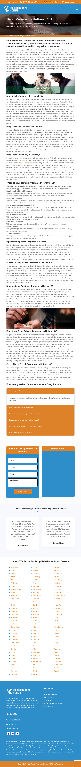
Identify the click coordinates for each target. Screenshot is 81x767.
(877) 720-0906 (30, 2)
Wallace (57, 649)
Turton (56, 624)
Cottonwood (15, 639)
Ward (56, 652)
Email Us (13, 2)
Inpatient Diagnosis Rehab (53, 703)
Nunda (35, 665)
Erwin (13, 668)
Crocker (13, 649)
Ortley (56, 570)
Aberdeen (14, 567)
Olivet (35, 671)
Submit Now (23, 491)
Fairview (14, 674)
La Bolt (35, 624)
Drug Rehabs (48, 700)
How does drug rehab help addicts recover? (24, 414)
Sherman (57, 602)
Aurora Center (16, 589)
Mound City (37, 655)
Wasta (56, 655)
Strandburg (58, 614)
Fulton (35, 583)
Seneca (57, 599)
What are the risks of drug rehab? (20, 432)
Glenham (36, 592)
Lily (34, 636)
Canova (13, 630)
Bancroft (14, 595)
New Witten (37, 661)
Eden (13, 665)
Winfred (57, 668)
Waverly (57, 658)
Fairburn (14, 671)
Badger (13, 592)
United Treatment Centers (40, 764)
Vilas (56, 639)
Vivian (56, 646)
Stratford (57, 617)
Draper (13, 661)
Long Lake (36, 639)
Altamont (14, 580)
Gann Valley (37, 586)
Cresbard (14, 646)
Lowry (35, 643)
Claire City (14, 636)
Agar (12, 570)
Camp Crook (15, 627)
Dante (13, 652)
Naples (35, 658)
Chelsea (14, 633)
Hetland (15, 36)
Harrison (36, 602)
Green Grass (37, 595)
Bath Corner (15, 599)
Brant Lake (14, 608)
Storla (56, 611)
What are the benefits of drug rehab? (21, 408)
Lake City (36, 627)
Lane (34, 630)
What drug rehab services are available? (23, 391)
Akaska (13, 573)
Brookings (14, 617)
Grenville (36, 599)
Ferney (35, 573)
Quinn (56, 577)
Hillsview (36, 614)
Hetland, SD (13, 728)
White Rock (58, 665)
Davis (13, 655)
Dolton (13, 658)
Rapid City (58, 580)
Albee (13, 577)
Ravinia (57, 583)
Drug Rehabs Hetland (27, 36)
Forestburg (36, 577)
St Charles (58, 608)
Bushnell (14, 621)
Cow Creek (15, 643)
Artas (13, 586)
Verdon (56, 633)
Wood (56, 671)
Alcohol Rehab (49, 697)
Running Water (59, 595)
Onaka (35, 674)
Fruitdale (36, 580)
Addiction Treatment (51, 694)
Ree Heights (58, 589)
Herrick (35, 608)
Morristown (36, 652)
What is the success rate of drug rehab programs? (26, 426)
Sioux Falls (58, 605)
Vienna (56, 636)
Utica (56, 630)
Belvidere (14, 602)
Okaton (35, 668)
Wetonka (57, 661)
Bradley (13, 605)
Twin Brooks (58, 627)
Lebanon (36, 633)
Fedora (35, 570)
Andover (14, 583)
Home (8, 36)
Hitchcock (36, 617)
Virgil (56, 643)
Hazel (35, 605)
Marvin (35, 646)
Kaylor (35, 621)
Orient (56, 567)
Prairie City (58, 573)
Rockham (57, 592)
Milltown (35, 649)
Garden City (37, 589)
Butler (13, 624)
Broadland (14, 614)
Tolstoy (56, 621)
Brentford (14, 611)
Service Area (48, 706)
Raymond (57, 586)
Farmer (35, 567)
